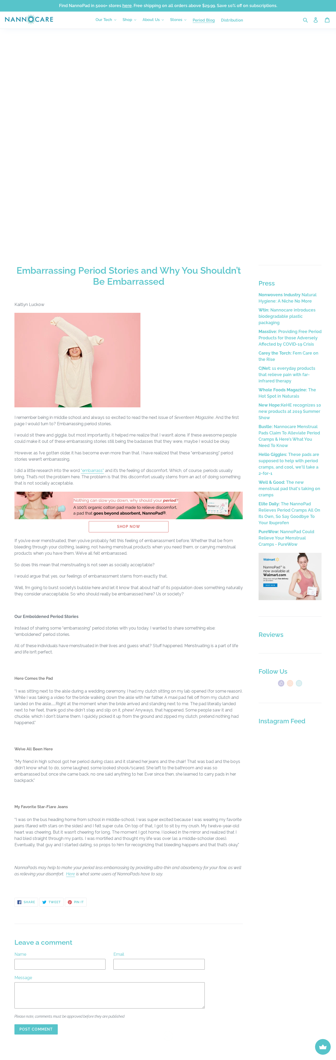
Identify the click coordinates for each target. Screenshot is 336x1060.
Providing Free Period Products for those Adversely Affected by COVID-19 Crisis (290, 338)
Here (70, 873)
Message (23, 977)
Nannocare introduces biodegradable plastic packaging (287, 316)
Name (20, 954)
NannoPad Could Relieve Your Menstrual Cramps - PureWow (286, 538)
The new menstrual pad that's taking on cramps (289, 488)
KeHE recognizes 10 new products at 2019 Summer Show (290, 411)
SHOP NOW (128, 526)
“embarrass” (92, 470)
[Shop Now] (290, 598)
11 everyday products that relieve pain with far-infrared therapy (287, 374)
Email (118, 954)
